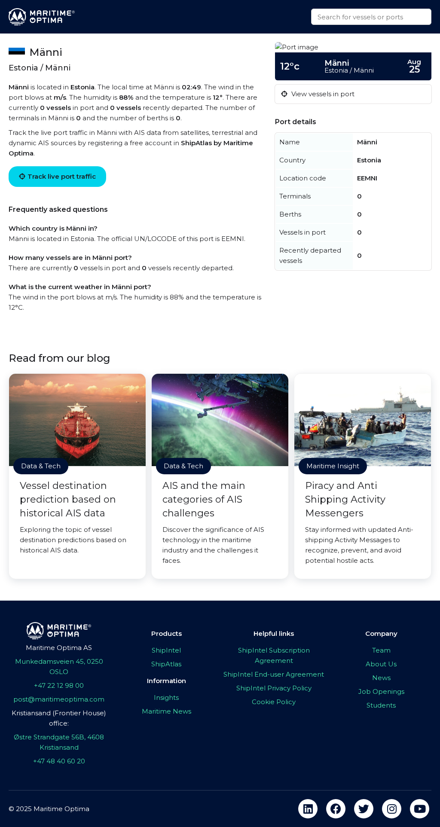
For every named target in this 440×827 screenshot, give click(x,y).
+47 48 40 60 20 (59, 761)
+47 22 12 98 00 (59, 685)
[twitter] (363, 808)
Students (381, 705)
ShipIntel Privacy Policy (274, 688)
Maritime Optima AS (59, 648)
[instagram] (391, 808)
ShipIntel (166, 650)
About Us (381, 664)
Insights (166, 697)
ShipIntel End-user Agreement (273, 674)
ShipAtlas (166, 664)
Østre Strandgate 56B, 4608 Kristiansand (59, 742)
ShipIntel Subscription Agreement (274, 655)
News (381, 678)
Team (381, 650)
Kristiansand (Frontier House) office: (59, 718)
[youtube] (419, 808)
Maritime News (166, 711)
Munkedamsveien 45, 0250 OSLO (59, 666)
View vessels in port (322, 94)
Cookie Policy (274, 702)
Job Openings (381, 691)
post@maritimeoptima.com (58, 699)
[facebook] (335, 808)
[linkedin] (308, 808)
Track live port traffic (62, 176)
